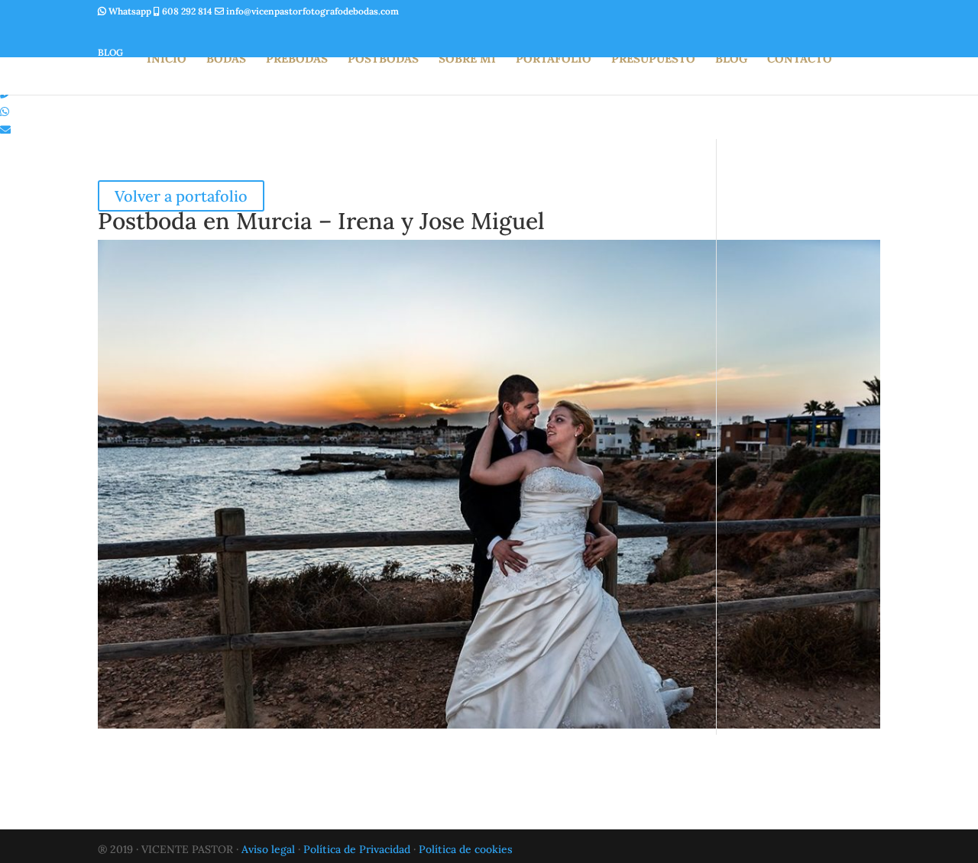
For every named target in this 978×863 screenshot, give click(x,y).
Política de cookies (466, 849)
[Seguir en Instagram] (113, 31)
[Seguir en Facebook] (149, 31)
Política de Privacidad (356, 849)
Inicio (166, 59)
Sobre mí (467, 59)
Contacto (799, 59)
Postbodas (383, 59)
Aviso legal (268, 849)
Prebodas (297, 59)
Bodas (226, 59)
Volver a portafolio (181, 195)
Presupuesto (653, 59)
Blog (731, 59)
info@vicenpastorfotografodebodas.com (311, 11)
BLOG (110, 52)
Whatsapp (130, 11)
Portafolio (553, 59)
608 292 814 (187, 11)
